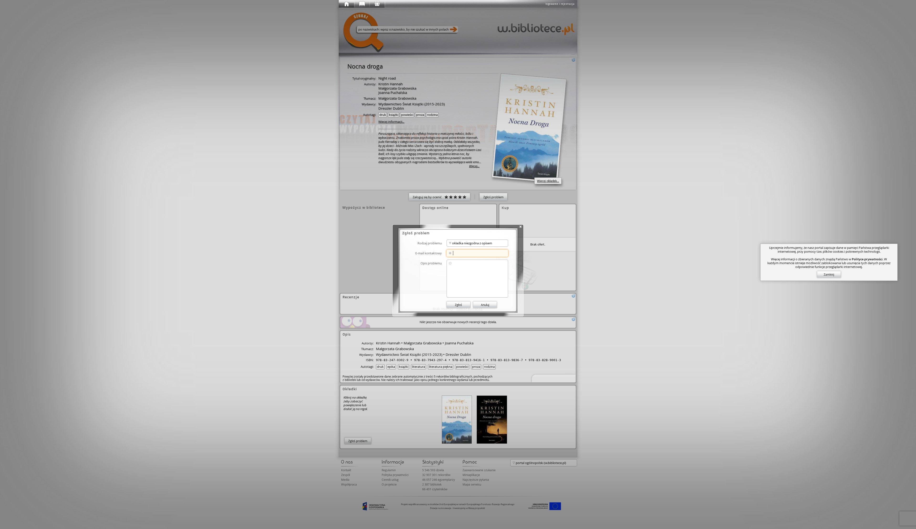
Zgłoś (458, 305)
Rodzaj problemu (429, 243)
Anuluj (485, 305)
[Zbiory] (361, 4)
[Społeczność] (377, 4)
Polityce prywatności (867, 259)
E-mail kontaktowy (428, 253)
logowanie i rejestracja (560, 3)
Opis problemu (431, 263)
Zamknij (829, 274)
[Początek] (346, 4)
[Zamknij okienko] (520, 226)
